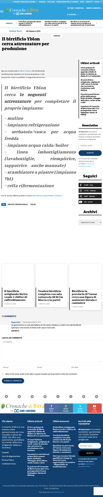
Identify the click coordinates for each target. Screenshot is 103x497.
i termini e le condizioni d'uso (86, 165)
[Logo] (22, 11)
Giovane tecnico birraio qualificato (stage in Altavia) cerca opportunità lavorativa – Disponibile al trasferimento (64, 461)
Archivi (90, 212)
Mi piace (51, 404)
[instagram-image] (6, 396)
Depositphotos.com (57, 492)
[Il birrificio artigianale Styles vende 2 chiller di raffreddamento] (18, 276)
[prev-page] (17, 23)
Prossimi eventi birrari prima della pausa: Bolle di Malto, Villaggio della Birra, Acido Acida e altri (91, 98)
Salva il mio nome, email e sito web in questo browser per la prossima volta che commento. (41, 374)
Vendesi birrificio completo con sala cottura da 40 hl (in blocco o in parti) (56, 23)
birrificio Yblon (24, 70)
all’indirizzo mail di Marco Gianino (47, 195)
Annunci (57, 36)
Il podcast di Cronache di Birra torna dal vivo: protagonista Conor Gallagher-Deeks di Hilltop (90, 110)
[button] (99, 1)
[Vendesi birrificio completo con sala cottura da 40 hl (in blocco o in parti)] (51, 276)
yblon (33, 204)
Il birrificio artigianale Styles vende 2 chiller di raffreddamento (30, 23)
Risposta (15, 331)
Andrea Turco (15, 31)
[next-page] (96, 23)
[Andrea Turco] (5, 31)
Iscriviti (90, 153)
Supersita (15, 322)
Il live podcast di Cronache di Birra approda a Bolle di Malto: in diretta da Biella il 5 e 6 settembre (91, 71)
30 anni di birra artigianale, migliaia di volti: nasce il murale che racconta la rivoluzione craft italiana (90, 85)
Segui (66, 404)
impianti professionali (18, 204)
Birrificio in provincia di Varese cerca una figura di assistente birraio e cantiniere (83, 23)
